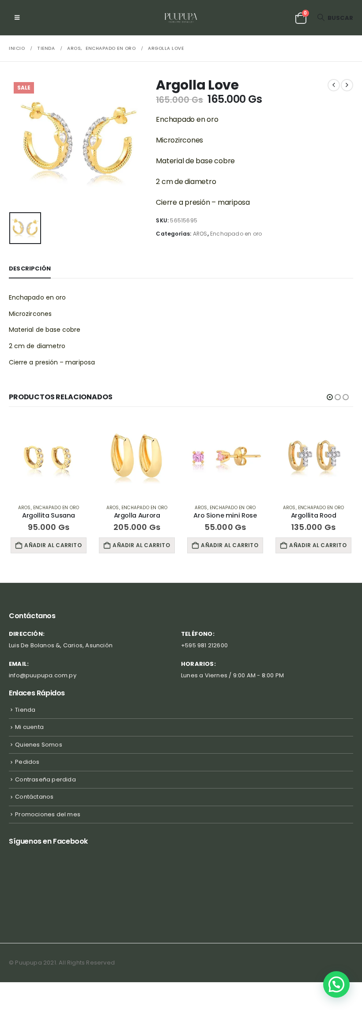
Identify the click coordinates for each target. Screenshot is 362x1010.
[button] (17, 17)
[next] (347, 85)
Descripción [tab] (30, 268)
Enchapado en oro (236, 233)
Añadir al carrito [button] (52, 545)
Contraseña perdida (45, 779)
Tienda (25, 710)
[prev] (334, 85)
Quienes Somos (38, 744)
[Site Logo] (181, 17)
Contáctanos (34, 796)
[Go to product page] (48, 457)
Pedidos (27, 762)
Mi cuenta (29, 727)
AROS (200, 233)
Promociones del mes (47, 814)
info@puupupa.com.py (42, 675)
